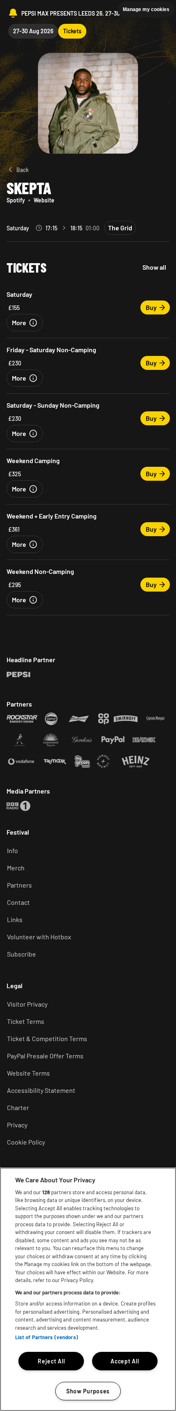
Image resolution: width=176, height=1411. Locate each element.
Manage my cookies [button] (146, 9)
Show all (154, 267)
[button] (25, 322)
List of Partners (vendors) (46, 1337)
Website (44, 200)
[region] (88, 1289)
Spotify (16, 200)
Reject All (51, 1361)
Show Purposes (88, 1391)
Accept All (125, 1361)
